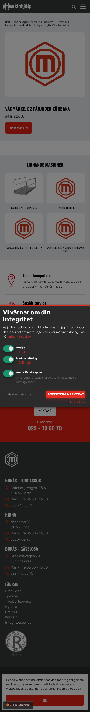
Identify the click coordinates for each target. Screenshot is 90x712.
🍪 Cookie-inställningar (18, 704)
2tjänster (24, 362)
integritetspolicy (20, 337)
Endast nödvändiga (18, 394)
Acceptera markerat (66, 394)
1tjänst (22, 352)
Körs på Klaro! (77, 402)
